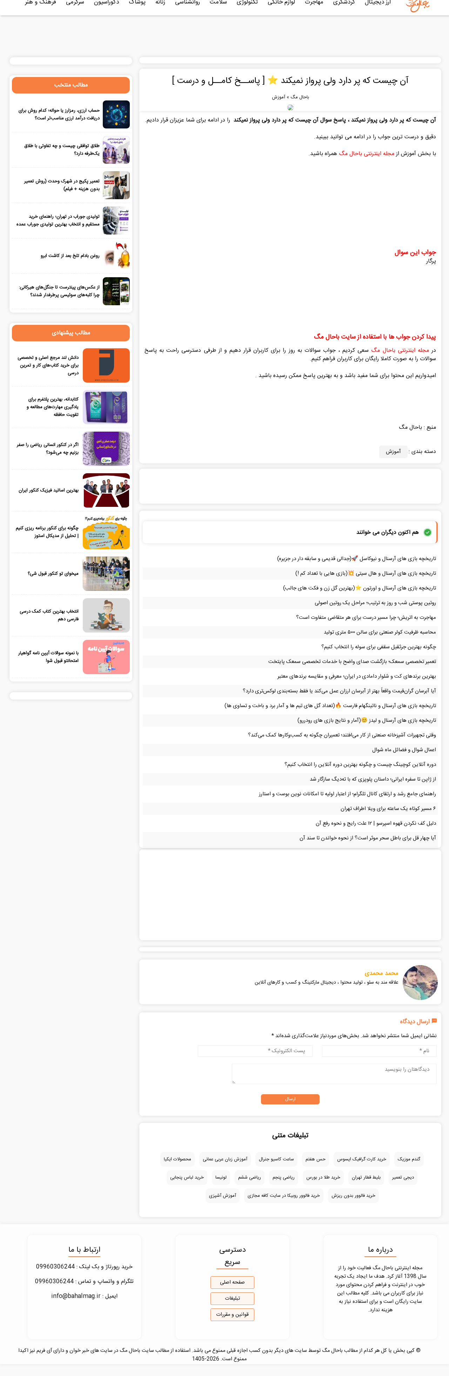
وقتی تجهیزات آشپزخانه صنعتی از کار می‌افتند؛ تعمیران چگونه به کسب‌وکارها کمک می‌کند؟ (342, 735)
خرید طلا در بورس (323, 1177)
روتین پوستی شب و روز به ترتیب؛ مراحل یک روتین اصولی (375, 603)
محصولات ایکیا (177, 1159)
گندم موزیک (409, 1159)
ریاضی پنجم (284, 1177)
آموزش (278, 97)
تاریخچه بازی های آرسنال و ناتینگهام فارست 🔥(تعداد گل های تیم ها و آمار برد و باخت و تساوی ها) (330, 705)
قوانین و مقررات (232, 1315)
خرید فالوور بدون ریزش (353, 1196)
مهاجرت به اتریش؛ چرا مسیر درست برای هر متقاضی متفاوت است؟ (366, 617)
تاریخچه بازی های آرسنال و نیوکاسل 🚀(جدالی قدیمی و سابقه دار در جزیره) (356, 558)
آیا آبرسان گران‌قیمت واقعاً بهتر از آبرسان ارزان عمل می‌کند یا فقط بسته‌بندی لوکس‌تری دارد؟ (339, 691)
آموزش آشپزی (222, 1196)
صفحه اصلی (232, 1282)
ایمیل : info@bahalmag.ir (84, 1296)
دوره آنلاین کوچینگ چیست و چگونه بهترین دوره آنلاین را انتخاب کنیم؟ (360, 764)
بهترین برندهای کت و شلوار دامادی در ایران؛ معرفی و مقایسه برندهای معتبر (356, 676)
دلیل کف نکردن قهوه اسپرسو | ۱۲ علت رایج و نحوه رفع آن (376, 823)
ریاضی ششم (249, 1177)
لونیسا (221, 1177)
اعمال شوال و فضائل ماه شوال (404, 750)
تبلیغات (232, 1298)
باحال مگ (299, 97)
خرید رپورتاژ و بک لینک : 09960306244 (84, 1267)
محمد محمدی (381, 973)
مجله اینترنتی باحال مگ (366, 154)
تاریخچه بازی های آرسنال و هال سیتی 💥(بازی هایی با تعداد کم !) (365, 573)
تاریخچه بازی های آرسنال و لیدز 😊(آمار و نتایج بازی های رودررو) (366, 720)
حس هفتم (316, 1159)
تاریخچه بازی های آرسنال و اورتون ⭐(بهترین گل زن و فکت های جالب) (359, 588)
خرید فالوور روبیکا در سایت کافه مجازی (284, 1196)
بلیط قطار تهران (366, 1177)
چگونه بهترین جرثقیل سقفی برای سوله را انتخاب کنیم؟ (378, 647)
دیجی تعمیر (403, 1177)
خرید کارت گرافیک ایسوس (361, 1159)
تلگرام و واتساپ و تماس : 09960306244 (84, 1281)
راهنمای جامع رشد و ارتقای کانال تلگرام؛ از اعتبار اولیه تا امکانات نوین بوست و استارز (347, 794)
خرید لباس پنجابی (187, 1177)
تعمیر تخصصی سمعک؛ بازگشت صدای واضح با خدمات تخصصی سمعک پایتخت (352, 661)
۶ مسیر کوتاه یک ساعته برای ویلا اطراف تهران (388, 808)
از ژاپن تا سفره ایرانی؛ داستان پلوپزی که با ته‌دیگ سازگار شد (373, 779)
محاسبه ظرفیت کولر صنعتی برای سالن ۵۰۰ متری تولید (380, 632)
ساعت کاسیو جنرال (276, 1159)
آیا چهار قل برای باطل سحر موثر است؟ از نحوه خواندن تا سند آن (368, 838)
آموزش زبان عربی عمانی (225, 1159)
